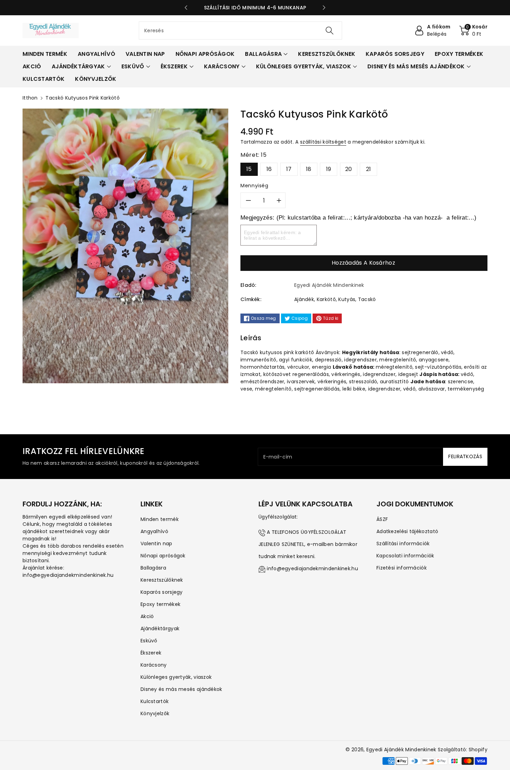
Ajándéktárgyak (160, 628)
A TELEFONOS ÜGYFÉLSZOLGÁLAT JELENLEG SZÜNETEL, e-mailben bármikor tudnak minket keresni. (307, 544)
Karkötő (326, 299)
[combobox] (240, 30)
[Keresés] (329, 30)
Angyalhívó (154, 531)
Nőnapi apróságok (163, 555)
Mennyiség (254, 185)
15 (249, 169)
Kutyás (346, 299)
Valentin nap (156, 543)
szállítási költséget (323, 141)
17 (289, 169)
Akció (147, 616)
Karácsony (154, 664)
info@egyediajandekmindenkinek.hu (312, 568)
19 (328, 169)
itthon (30, 97)
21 (368, 169)
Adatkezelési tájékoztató (407, 531)
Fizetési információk (401, 567)
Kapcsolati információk (405, 555)
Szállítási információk (403, 543)
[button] (473, 30)
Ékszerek (151, 652)
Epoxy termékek (160, 604)
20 (348, 169)
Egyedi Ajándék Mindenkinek (401, 749)
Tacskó (367, 299)
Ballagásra (153, 567)
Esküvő (149, 640)
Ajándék (304, 299)
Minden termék (160, 519)
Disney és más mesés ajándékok (181, 689)
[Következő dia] (324, 7)
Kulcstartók (155, 701)
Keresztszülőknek (162, 579)
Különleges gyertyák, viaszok (176, 677)
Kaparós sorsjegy (162, 592)
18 (309, 169)
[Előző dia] (186, 7)
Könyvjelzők (155, 713)
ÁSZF (382, 519)
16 (269, 169)
